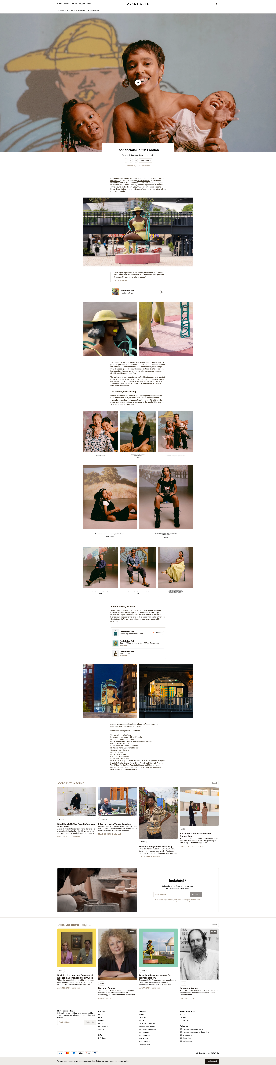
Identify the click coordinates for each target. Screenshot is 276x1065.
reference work (132, 615)
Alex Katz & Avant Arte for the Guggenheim (196, 834)
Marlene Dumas (106, 988)
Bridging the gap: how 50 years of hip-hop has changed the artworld (75, 976)
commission (115, 180)
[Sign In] (217, 4)
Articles (72, 10)
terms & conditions (183, 899)
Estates (74, 4)
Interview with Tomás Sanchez (114, 824)
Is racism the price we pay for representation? (155, 976)
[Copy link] (136, 160)
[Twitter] (126, 160)
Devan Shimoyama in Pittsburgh (156, 846)
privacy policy (196, 899)
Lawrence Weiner (189, 988)
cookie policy (123, 1061)
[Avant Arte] (138, 4)
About (89, 4)
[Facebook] (131, 160)
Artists (66, 4)
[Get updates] (162, 292)
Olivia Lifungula (156, 400)
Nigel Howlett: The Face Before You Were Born (76, 825)
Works (59, 4)
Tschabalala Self (143, 180)
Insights (82, 4)
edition (148, 615)
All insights (61, 10)
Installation (114, 731)
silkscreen (153, 613)
